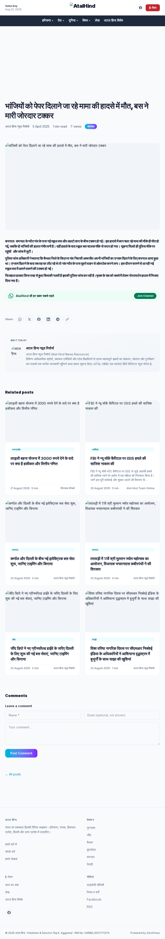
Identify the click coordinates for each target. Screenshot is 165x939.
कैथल (90, 842)
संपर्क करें (10, 851)
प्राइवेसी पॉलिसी (95, 885)
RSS (90, 907)
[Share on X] (29, 319)
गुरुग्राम (91, 827)
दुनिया (73, 20)
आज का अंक (12, 885)
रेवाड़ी (90, 864)
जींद (89, 835)
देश (61, 20)
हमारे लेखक (11, 859)
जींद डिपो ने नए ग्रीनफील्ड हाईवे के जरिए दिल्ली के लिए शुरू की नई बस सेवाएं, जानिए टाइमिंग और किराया (42, 653)
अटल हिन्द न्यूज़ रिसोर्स (17, 126)
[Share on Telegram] (58, 319)
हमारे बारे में (11, 844)
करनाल (90, 126)
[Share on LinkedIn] (48, 319)
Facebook (94, 899)
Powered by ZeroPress (145, 932)
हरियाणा (47, 20)
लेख (97, 20)
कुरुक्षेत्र (91, 849)
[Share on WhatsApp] (20, 319)
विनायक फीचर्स (68, 488)
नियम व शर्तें (93, 892)
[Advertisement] (82, 59)
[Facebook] (140, 7)
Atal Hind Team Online (140, 488)
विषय (86, 20)
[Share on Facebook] (39, 319)
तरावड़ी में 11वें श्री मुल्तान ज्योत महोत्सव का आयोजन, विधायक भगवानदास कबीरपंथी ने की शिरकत (120, 564)
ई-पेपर (152, 7)
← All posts (13, 774)
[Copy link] (67, 319)
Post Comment (21, 753)
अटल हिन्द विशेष (113, 20)
